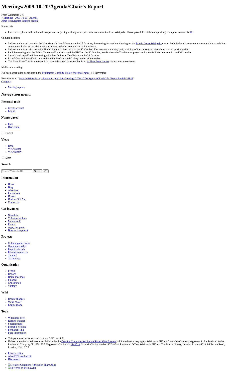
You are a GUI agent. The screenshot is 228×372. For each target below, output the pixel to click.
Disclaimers (14, 359)
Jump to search (30, 20)
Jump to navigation (11, 20)
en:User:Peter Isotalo (98, 61)
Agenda (33, 17)
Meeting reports (16, 87)
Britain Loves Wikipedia (149, 43)
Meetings (8, 17)
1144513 (75, 344)
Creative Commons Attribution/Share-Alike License (88, 341)
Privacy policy (15, 353)
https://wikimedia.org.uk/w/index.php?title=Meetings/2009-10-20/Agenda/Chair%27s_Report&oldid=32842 (76, 78)
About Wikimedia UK (19, 356)
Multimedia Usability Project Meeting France (65, 72)
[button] (3, 133)
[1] (191, 32)
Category (6, 81)
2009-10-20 (21, 17)
